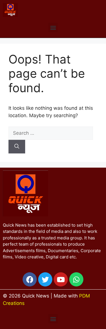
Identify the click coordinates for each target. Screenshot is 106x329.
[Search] (16, 146)
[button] (53, 27)
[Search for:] (50, 133)
